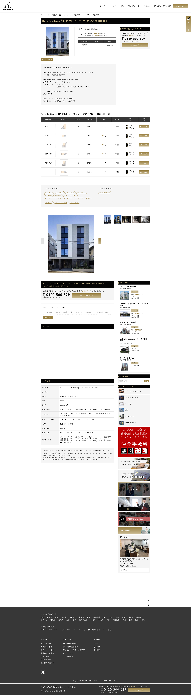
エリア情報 (45, 656)
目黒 (89, 617)
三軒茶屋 (80, 617)
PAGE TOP (148, 602)
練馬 (143, 620)
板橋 (136, 620)
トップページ (105, 6)
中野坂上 (116, 620)
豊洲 (123, 617)
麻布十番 (96, 617)
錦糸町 (60, 620)
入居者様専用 (125, 530)
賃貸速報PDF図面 (47, 653)
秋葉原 (138, 617)
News (96, 644)
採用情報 (134, 489)
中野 (108, 620)
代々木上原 (83, 620)
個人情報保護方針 (47, 663)
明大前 (100, 620)
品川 (104, 617)
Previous (42, 241)
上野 (68, 620)
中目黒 (71, 617)
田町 (111, 617)
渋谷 (56, 617)
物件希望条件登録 (69, 644)
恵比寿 (63, 617)
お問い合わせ (180, 6)
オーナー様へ (125, 509)
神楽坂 (52, 620)
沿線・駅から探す (134, 6)
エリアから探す (118, 6)
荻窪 (124, 620)
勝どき (130, 617)
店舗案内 (147, 6)
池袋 (130, 620)
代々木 (49, 617)
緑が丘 (97, 35)
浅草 (74, 620)
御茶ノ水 (44, 620)
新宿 (42, 617)
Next (99, 241)
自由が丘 (96, 33)
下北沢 (92, 620)
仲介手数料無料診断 (70, 647)
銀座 (117, 617)
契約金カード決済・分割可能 (74, 650)
